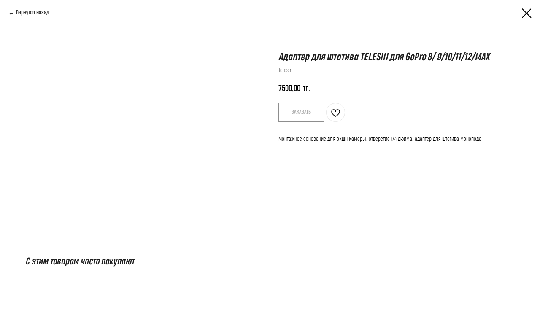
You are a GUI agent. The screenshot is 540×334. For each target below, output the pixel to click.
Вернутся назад (32, 13)
